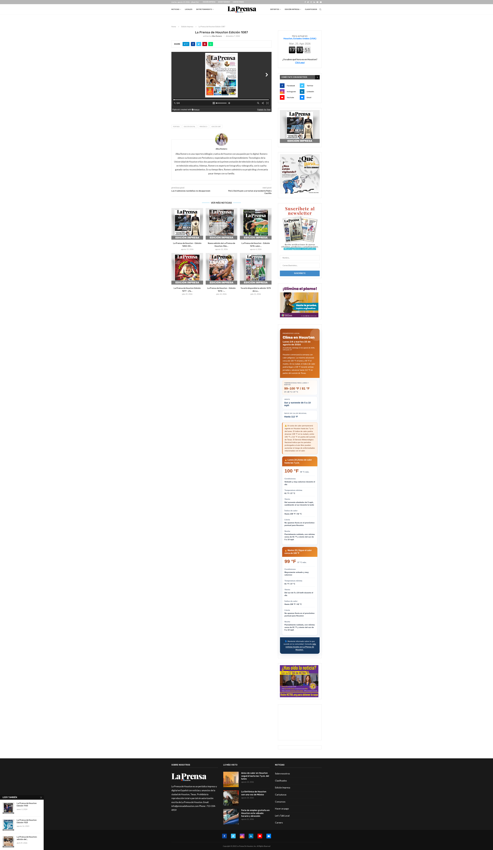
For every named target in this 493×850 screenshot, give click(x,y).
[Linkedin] (314, 2)
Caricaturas (280, 794)
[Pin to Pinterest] (204, 44)
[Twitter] (308, 2)
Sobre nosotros (282, 773)
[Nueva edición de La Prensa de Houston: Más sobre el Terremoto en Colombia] (221, 224)
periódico (203, 126)
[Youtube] (317, 2)
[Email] (321, 2)
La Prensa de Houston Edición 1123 (27, 821)
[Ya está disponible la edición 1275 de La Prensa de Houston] (256, 269)
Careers (279, 822)
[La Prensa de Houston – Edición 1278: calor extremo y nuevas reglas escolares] (256, 224)
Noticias (175, 9)
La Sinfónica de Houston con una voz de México (253, 793)
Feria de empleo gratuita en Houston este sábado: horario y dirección (255, 813)
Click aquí (300, 62)
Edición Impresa (209, 2)
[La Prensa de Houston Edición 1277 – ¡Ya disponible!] (187, 269)
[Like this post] (187, 44)
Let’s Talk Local (282, 815)
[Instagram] (311, 2)
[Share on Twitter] (198, 44)
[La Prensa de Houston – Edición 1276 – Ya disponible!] (221, 269)
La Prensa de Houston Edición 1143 (27, 804)
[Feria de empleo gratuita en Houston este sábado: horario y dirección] (231, 816)
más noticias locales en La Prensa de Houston (301, 647)
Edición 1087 (216, 126)
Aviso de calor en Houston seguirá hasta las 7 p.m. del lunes (255, 776)
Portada (176, 126)
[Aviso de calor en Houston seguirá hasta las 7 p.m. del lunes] (231, 779)
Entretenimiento (204, 9)
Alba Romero (217, 36)
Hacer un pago (282, 808)
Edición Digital (189, 126)
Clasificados (311, 9)
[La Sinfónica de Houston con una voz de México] (231, 798)
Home (173, 27)
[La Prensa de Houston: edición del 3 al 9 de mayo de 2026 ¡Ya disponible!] (8, 841)
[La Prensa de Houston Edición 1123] (8, 825)
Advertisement (224, 2)
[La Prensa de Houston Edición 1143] (8, 808)
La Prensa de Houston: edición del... (27, 838)
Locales (188, 9)
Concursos (280, 801)
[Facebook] (305, 2)
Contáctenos (238, 2)
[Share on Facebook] (193, 44)
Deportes (274, 9)
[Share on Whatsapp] (210, 44)
